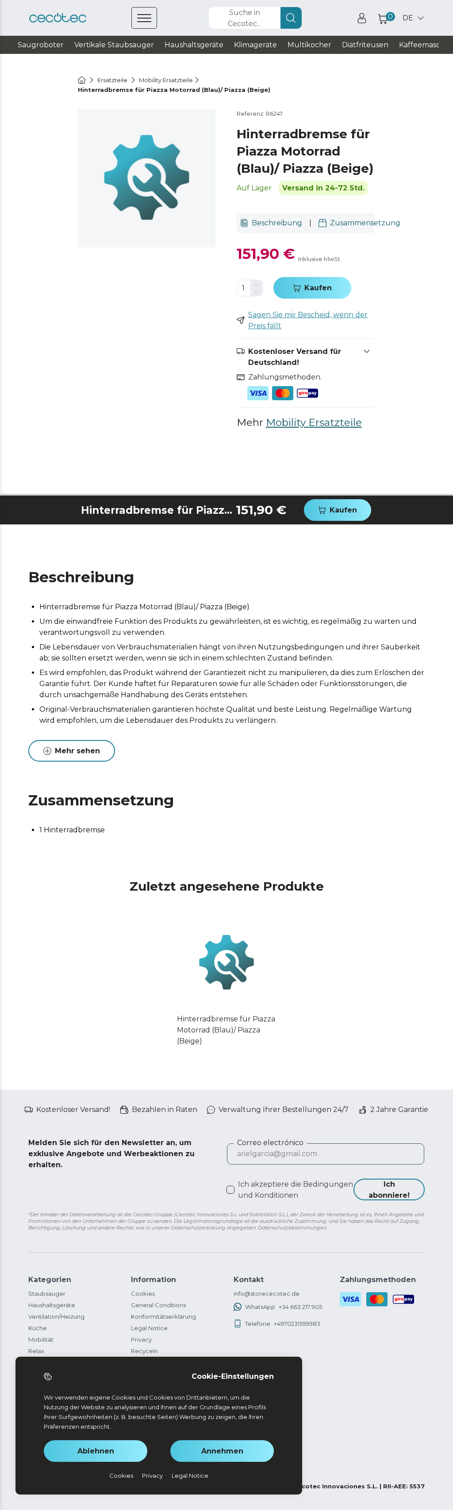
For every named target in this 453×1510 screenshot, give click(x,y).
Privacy (141, 1339)
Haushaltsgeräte (51, 1305)
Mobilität (41, 1339)
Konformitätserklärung (163, 1316)
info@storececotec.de (266, 1293)
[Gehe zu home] (82, 80)
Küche (37, 1328)
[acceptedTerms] (230, 1190)
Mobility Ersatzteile (314, 422)
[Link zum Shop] (57, 18)
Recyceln (144, 1350)
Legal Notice (149, 1328)
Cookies (143, 1293)
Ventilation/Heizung (56, 1316)
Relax (36, 1350)
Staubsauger (46, 1293)
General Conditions (158, 1305)
